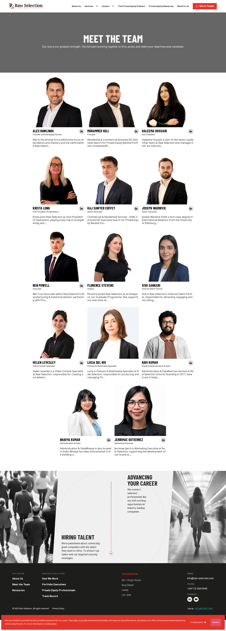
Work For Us (183, 6)
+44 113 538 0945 (197, 588)
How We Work (50, 578)
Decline (215, 622)
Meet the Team (21, 584)
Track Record (50, 596)
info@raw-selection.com (200, 578)
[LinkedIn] (189, 599)
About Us (76, 6)
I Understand (196, 622)
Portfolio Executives (54, 584)
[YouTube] (196, 599)
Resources (18, 590)
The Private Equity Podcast (131, 6)
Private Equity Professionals (58, 590)
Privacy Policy (58, 608)
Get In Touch (206, 6)
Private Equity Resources (161, 6)
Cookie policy (50, 623)
